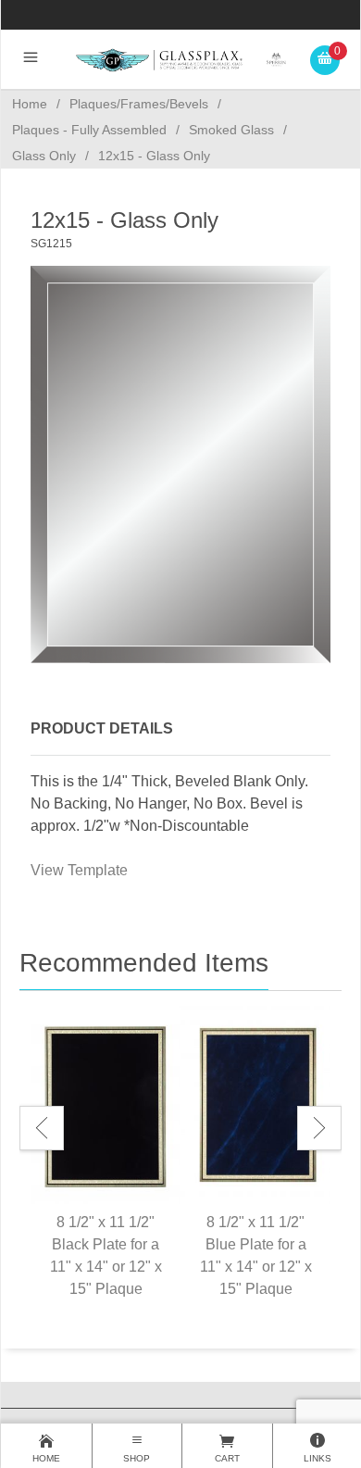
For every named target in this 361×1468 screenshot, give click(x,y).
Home (29, 103)
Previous (41, 1128)
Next (319, 1128)
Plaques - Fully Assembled (89, 129)
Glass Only (44, 155)
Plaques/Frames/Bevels (138, 103)
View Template (79, 870)
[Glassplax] (181, 59)
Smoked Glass (231, 129)
